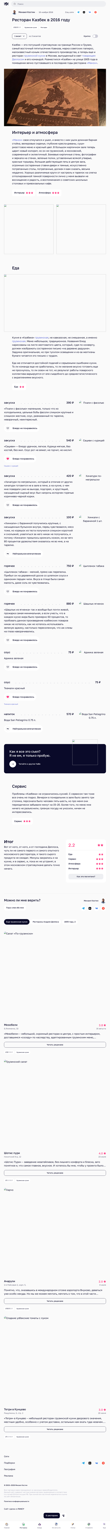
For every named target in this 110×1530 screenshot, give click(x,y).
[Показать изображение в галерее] (55, 97)
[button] (58, 4)
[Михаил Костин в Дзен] (84, 12)
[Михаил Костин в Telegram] (78, 12)
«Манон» (92, 62)
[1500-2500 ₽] (9, 1052)
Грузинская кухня (31, 27)
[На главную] (6, 3)
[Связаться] (63, 1515)
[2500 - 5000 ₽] (17, 27)
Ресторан (44, 27)
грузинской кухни (34, 55)
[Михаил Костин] (14, 12)
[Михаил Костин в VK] (89, 12)
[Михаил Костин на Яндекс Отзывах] (95, 12)
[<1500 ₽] (9, 1180)
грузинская (41, 337)
